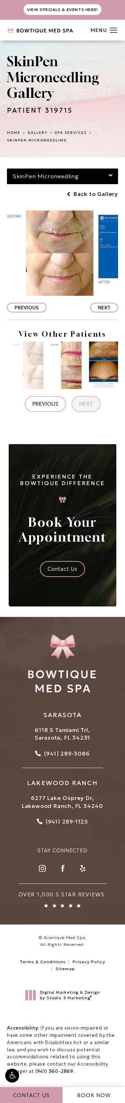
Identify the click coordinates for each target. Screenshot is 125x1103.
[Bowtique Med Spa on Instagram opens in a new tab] (42, 868)
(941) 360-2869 (54, 1071)
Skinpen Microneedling (37, 140)
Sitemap (65, 968)
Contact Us (62, 569)
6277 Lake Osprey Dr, (62, 797)
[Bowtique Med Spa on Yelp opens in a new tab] (82, 868)
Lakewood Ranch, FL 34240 (62, 805)
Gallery (37, 132)
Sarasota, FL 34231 (62, 737)
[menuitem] (42, 868)
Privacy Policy (89, 961)
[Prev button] (45, 404)
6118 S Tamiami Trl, (62, 729)
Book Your (63, 508)
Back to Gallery (95, 194)
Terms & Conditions (43, 961)
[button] (12, 1076)
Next (104, 307)
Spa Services (71, 132)
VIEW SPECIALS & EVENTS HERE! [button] (62, 9)
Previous (27, 307)
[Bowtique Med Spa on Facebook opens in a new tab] (62, 868)
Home (13, 132)
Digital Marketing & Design (70, 995)
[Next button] (86, 404)
